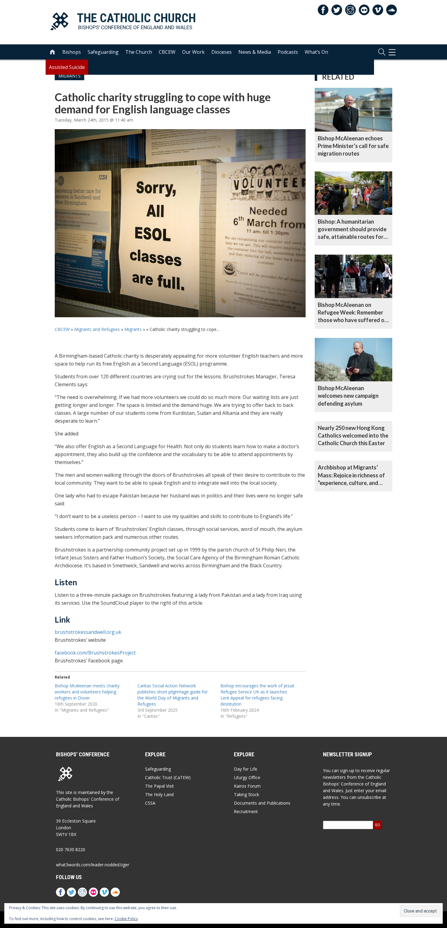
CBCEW (167, 52)
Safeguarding (103, 52)
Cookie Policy (126, 918)
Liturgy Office (247, 777)
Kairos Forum (247, 786)
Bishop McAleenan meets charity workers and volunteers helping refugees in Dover (87, 692)
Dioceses (221, 52)
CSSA (150, 803)
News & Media (254, 52)
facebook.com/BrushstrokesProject (95, 652)
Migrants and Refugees (97, 329)
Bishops (71, 52)
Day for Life (245, 769)
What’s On (316, 52)
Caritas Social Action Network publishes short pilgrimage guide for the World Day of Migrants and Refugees (172, 695)
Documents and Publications (262, 803)
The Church (138, 52)
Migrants (133, 329)
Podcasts (288, 52)
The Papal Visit (159, 786)
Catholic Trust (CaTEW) (168, 777)
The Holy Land (159, 794)
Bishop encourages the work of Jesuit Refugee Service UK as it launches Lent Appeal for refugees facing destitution (257, 695)
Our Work (193, 52)
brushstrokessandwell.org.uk (88, 632)
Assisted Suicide (67, 67)
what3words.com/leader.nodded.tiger (92, 865)
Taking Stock (246, 794)
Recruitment (246, 811)
